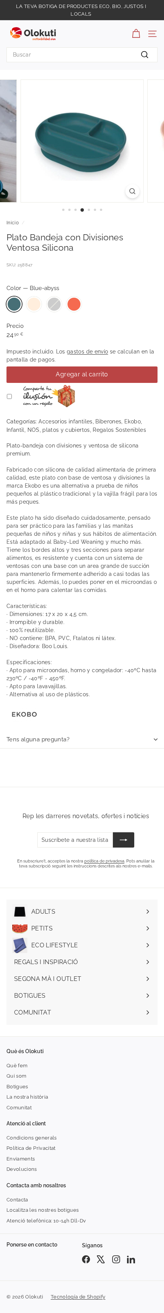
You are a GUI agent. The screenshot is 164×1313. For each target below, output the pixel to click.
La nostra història (27, 1097)
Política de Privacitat (31, 1148)
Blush (34, 304)
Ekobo (132, 421)
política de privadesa (104, 861)
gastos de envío (87, 352)
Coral (74, 304)
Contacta (17, 1200)
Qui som (16, 1076)
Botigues (17, 1086)
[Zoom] (132, 191)
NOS (33, 430)
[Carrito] (136, 34)
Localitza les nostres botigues (42, 1210)
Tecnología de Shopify (78, 1297)
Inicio (12, 222)
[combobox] (82, 54)
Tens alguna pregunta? (37, 739)
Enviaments (20, 1159)
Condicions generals (31, 1138)
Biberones (108, 421)
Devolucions (21, 1169)
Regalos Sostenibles (119, 430)
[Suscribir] (123, 840)
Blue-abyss (14, 304)
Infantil (15, 430)
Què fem (16, 1065)
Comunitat (19, 1107)
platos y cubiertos (66, 430)
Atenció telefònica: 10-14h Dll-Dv (46, 1221)
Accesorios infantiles (65, 421)
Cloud (54, 304)
